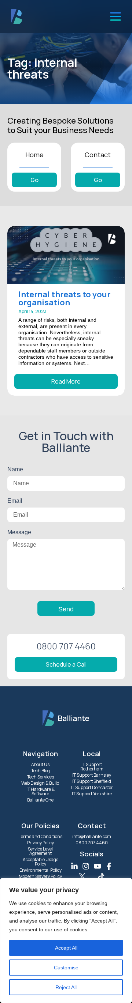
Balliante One (40, 800)
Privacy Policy (40, 843)
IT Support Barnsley (91, 775)
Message (19, 532)
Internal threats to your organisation (64, 298)
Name (15, 469)
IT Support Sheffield (91, 781)
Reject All (66, 987)
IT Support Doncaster (92, 787)
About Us (40, 764)
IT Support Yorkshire (92, 794)
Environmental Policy (40, 870)
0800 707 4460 (92, 843)
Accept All (66, 948)
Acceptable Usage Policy (40, 861)
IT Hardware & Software (40, 791)
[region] (66, 940)
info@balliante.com (91, 836)
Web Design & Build (40, 783)
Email (14, 501)
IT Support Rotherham (91, 766)
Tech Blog (40, 771)
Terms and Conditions (40, 836)
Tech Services (40, 777)
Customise (66, 967)
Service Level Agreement (40, 851)
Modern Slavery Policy (40, 876)
